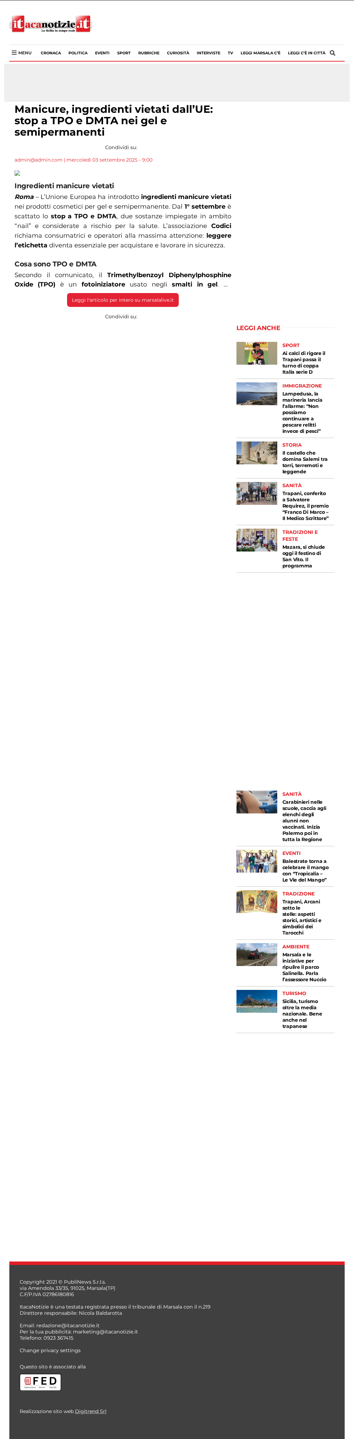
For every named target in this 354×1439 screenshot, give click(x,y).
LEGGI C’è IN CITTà (306, 53)
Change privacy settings (50, 1350)
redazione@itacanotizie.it (68, 1325)
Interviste (208, 53)
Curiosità (178, 53)
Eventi (102, 53)
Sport (124, 53)
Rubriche (148, 53)
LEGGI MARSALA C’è (260, 53)
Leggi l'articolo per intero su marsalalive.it (123, 300)
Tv (230, 53)
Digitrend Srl (90, 1411)
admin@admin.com (39, 160)
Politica (77, 53)
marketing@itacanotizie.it (105, 1332)
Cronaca (51, 53)
